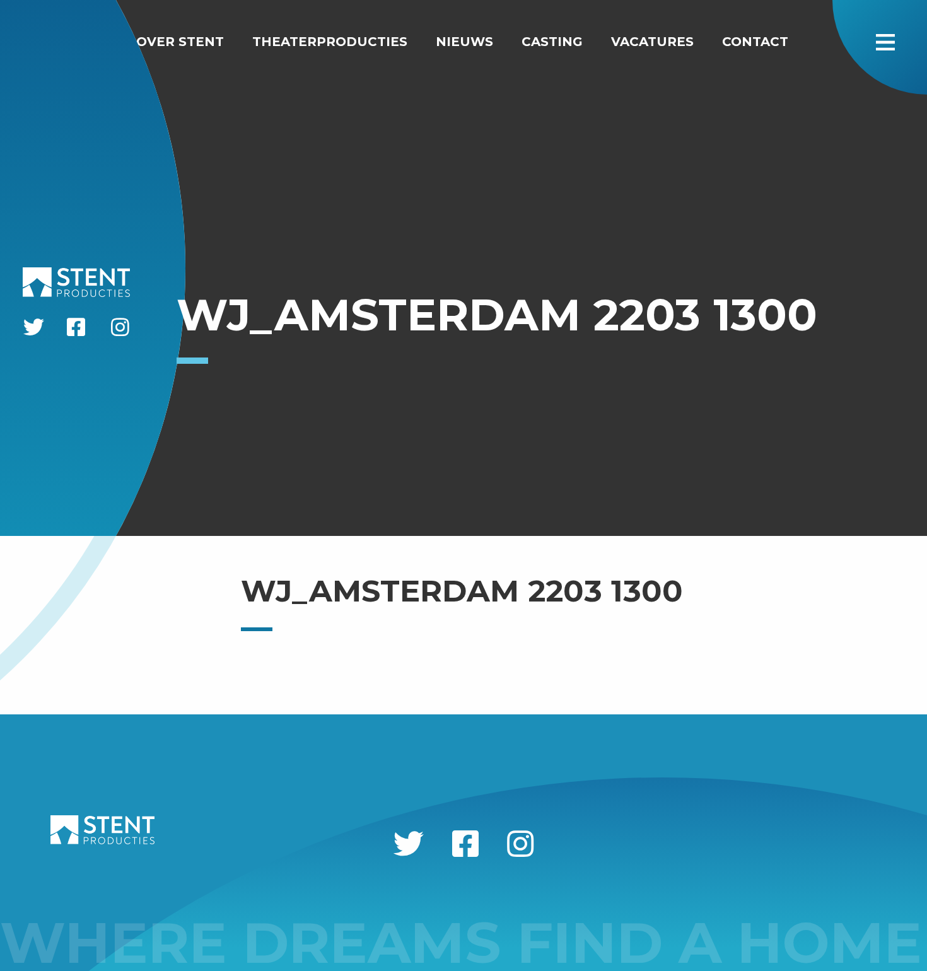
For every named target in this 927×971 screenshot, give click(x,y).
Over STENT (180, 41)
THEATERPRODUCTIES (329, 41)
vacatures (652, 41)
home (86, 41)
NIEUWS (464, 41)
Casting (552, 41)
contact (755, 41)
